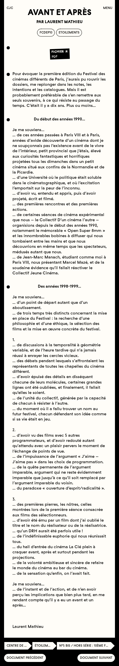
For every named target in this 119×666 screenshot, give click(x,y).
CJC (11, 8)
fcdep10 (46, 32)
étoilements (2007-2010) (46, 646)
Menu (107, 8)
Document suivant (96, 658)
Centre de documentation (19, 646)
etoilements (69, 32)
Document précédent (25, 658)
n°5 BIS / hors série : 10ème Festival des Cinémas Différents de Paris (87, 646)
